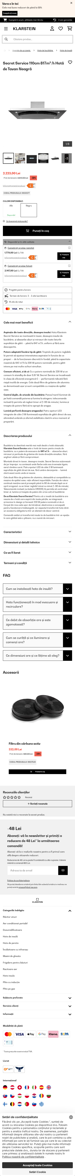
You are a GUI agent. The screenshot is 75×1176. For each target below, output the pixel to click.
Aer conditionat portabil (15, 923)
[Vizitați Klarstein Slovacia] (5, 1096)
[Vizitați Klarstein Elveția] (19, 1087)
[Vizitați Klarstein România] (41, 1096)
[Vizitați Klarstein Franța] (27, 1087)
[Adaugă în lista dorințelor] (70, 62)
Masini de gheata (12, 956)
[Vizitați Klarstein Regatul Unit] (49, 1087)
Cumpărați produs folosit (20, 266)
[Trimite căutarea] (6, 39)
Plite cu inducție (11, 982)
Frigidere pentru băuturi (15, 962)
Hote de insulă (66, 50)
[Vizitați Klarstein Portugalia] (27, 1104)
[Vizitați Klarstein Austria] (12, 1087)
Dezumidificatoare (12, 930)
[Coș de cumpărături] (69, 28)
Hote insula (9, 975)
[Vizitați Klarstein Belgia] (12, 1104)
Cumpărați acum (10, 13)
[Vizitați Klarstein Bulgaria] (49, 1096)
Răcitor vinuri (10, 916)
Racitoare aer (10, 969)
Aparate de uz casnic (21, 50)
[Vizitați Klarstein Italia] (34, 1087)
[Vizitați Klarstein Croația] (34, 1096)
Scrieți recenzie (39, 803)
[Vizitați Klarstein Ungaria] (19, 1096)
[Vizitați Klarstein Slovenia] (34, 1104)
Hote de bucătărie (45, 50)
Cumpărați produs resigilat (21, 248)
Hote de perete (11, 943)
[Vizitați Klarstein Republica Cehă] (12, 1096)
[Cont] (52, 28)
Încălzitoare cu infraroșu (15, 949)
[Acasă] (8, 50)
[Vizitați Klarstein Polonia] (27, 1096)
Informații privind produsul (14, 186)
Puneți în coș (40, 230)
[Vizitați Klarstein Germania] (5, 1087)
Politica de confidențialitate (18, 881)
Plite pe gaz (9, 988)
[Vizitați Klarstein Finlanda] (5, 1104)
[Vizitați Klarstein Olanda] (19, 1104)
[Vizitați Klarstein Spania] (41, 1087)
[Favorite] (60, 28)
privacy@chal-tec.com (28, 887)
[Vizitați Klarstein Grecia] (41, 1104)
